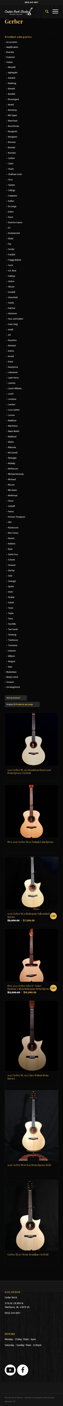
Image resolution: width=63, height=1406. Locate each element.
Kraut (10, 362)
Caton (10, 163)
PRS (10, 522)
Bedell (11, 105)
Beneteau (12, 110)
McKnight (12, 458)
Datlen (11, 201)
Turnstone (12, 645)
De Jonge (12, 206)
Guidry (11, 303)
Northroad (12, 495)
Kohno (11, 351)
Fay (9, 244)
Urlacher (12, 651)
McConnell (12, 453)
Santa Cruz (13, 554)
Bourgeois (12, 131)
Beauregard (13, 99)
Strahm (11, 597)
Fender (11, 249)
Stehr (10, 592)
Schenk (11, 560)
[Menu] (53, 11)
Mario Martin (13, 431)
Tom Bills (12, 624)
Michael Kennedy (16, 474)
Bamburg (12, 83)
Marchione (13, 426)
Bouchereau (13, 126)
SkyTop (11, 570)
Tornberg (12, 635)
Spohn (11, 586)
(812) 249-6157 (31, 2)
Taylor (11, 613)
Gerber (11, 281)
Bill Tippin (12, 115)
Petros (11, 511)
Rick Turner (13, 533)
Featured (10, 57)
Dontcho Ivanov (15, 222)
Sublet (11, 602)
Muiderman (11, 672)
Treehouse (13, 640)
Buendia (10, 52)
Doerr (10, 217)
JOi (9, 335)
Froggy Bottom (14, 260)
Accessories (11, 42)
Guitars (9, 62)
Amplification (12, 47)
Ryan (10, 549)
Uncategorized (13, 687)
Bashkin (11, 94)
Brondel (11, 147)
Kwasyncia (13, 367)
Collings (11, 190)
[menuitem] (45, 11)
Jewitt (10, 329)
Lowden (11, 404)
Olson (10, 501)
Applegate (12, 72)
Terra (10, 619)
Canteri (11, 158)
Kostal (11, 356)
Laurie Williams (15, 388)
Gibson (11, 287)
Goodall (11, 292)
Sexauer (12, 565)
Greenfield (13, 297)
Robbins (11, 544)
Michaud (12, 479)
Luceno (11, 415)
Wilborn (11, 656)
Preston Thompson (16, 517)
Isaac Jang (13, 324)
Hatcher (11, 308)
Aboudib (12, 67)
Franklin (11, 254)
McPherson (13, 469)
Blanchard (12, 121)
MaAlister (12, 420)
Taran (10, 608)
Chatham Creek (15, 174)
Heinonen (12, 313)
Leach (11, 394)
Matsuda (12, 447)
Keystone (12, 340)
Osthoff (11, 506)
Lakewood (12, 372)
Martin (11, 442)
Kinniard (12, 345)
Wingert (11, 661)
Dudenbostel (14, 233)
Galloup (11, 276)
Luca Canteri (13, 410)
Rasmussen (13, 527)
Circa (10, 180)
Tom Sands (13, 629)
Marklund (12, 436)
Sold (10, 576)
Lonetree (12, 399)
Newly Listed (12, 677)
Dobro (11, 212)
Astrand (11, 78)
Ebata (10, 238)
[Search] (45, 11)
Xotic (10, 667)
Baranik (11, 88)
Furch (10, 265)
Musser (11, 485)
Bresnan (12, 142)
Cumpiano (12, 196)
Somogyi (12, 581)
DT (9, 228)
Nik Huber (12, 490)
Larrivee (11, 383)
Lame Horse (13, 378)
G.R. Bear (12, 271)
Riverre (11, 538)
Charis (11, 169)
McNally (11, 463)
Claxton (11, 185)
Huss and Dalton (15, 319)
